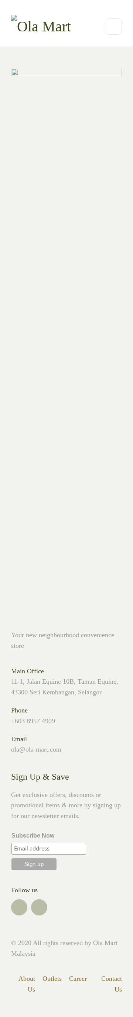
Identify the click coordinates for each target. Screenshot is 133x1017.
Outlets (52, 978)
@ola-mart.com (40, 749)
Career (78, 978)
